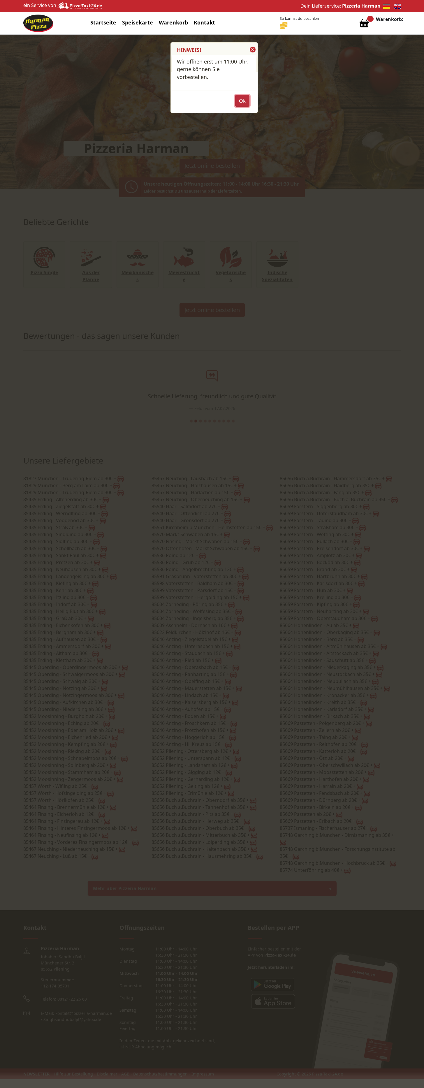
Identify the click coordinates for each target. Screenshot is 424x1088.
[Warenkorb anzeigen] (364, 24)
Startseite (103, 22)
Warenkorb (173, 22)
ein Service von (40, 5)
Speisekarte (137, 22)
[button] (252, 49)
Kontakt (204, 22)
